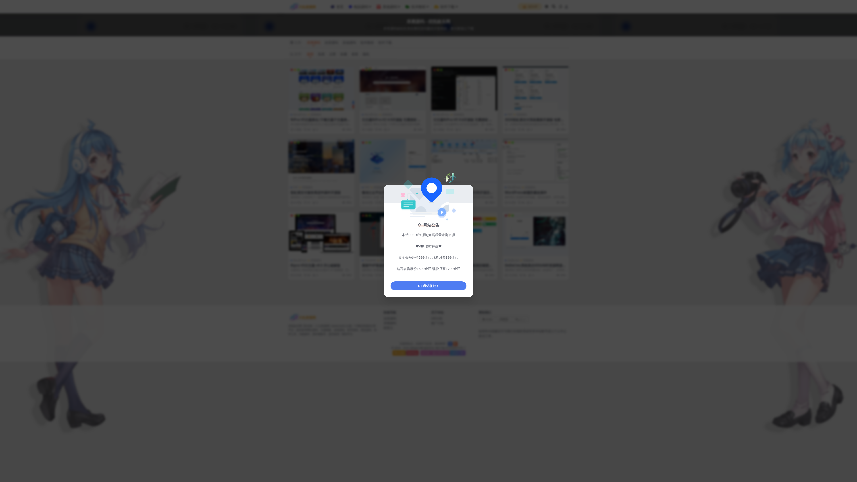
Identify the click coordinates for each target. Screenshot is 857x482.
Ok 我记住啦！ (428, 286)
